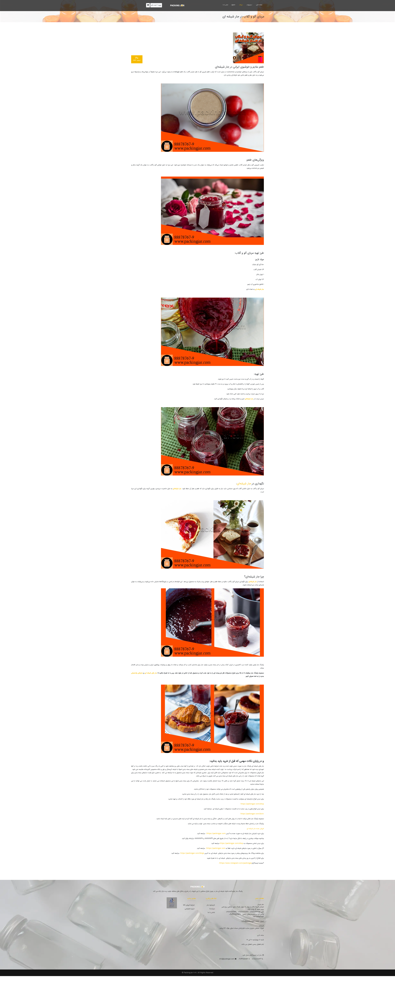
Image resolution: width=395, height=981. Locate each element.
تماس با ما (225, 5)
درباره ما (212, 908)
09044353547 (243, 959)
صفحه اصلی (259, 5)
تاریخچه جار (211, 905)
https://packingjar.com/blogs (192, 853)
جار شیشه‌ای (244, 483)
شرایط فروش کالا (189, 905)
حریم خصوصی (190, 908)
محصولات (249, 5)
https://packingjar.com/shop (252, 804)
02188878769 (256, 959)
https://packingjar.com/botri (252, 813)
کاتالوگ (233, 5)
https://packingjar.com (216, 833)
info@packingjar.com (226, 959)
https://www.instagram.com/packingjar (236, 863)
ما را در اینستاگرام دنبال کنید (251, 955)
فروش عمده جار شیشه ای (255, 828)
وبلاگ (240, 5)
